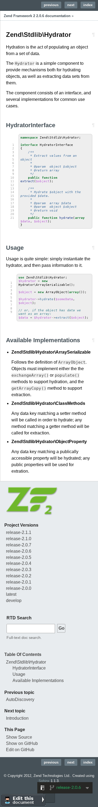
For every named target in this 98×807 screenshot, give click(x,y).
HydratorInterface (29, 668)
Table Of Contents (22, 654)
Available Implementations (38, 680)
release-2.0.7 (18, 545)
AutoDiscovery (20, 699)
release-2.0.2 (18, 576)
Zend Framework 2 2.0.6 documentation (37, 16)
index (88, 5)
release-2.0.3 (18, 569)
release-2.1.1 (18, 532)
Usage (19, 674)
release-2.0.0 (18, 588)
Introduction (17, 718)
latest (11, 594)
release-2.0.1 (18, 582)
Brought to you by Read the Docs (49, 797)
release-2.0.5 (18, 557)
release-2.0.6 (18, 551)
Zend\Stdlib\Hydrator (26, 662)
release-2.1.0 (18, 538)
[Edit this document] (23, 800)
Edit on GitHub (20, 749)
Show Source (19, 737)
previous (51, 5)
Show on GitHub (22, 743)
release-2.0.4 (18, 563)
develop (14, 600)
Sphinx (44, 781)
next (70, 5)
